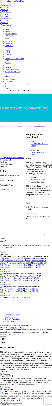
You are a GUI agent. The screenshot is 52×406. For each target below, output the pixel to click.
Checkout (26, 297)
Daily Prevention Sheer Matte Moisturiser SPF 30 (19, 291)
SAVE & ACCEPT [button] (7, 402)
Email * (3, 241)
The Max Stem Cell (12, 72)
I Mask (7, 52)
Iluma (7, 61)
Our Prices (9, 36)
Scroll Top (20, 1)
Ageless (8, 63)
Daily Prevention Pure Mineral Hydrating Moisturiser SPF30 (23, 261)
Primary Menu (6, 25)
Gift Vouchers (10, 79)
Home (7, 29)
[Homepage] (7, 16)
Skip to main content (8, 1)
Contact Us (9, 81)
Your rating (5, 185)
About (7, 31)
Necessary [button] (4, 372)
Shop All (8, 41)
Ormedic (8, 67)
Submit (3, 252)
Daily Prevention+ (12, 69)
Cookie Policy (10, 317)
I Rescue (8, 54)
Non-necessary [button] (5, 387)
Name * (3, 238)
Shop (7, 38)
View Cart (18, 297)
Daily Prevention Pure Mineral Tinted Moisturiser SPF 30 (22, 267)
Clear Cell (9, 43)
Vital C (7, 76)
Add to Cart (31, 214)
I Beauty (8, 50)
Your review (5, 189)
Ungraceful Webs (17, 328)
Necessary (7, 374)
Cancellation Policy (12, 315)
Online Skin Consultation (14, 59)
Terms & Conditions (12, 319)
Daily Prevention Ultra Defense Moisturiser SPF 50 (19, 280)
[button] (5, 272)
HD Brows (9, 46)
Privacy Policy (10, 321)
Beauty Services (11, 34)
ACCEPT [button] (12, 335)
